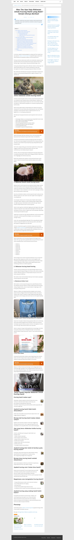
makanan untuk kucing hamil (24, 55)
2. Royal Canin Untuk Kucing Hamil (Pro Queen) (27, 35)
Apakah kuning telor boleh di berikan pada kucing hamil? (26, 43)
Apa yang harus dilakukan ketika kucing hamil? (25, 42)
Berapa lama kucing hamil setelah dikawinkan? (25, 44)
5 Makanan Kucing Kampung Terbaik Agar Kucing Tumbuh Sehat (53, 32)
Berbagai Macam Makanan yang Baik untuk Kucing (27, 512)
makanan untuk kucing (21, 227)
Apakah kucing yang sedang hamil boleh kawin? (25, 47)
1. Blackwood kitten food (23, 33)
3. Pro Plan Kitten (22, 36)
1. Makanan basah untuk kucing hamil (23, 31)
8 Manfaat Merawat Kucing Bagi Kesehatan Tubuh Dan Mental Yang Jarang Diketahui (53, 26)
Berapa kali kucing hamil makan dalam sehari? (25, 40)
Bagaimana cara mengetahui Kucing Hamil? (24, 46)
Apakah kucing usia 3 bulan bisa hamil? (24, 45)
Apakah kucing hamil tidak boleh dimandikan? (25, 39)
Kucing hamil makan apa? (21, 38)
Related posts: (19, 50)
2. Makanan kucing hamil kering (22, 32)
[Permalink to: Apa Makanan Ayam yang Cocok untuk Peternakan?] (39, 521)
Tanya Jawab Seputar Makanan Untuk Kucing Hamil (24, 37)
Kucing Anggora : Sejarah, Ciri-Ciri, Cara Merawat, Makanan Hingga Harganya (53, 61)
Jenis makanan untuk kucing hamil (21, 30)
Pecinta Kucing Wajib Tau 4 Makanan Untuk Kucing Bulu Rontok (53, 21)
